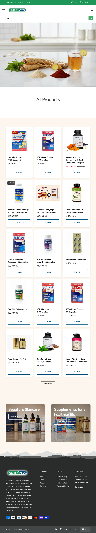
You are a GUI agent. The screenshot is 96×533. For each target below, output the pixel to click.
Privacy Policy (62, 476)
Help (75, 2)
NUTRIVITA (14, 529)
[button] (3, 10)
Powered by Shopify (23, 529)
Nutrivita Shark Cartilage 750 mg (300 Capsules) (18, 211)
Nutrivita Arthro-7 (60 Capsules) (15, 158)
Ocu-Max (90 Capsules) (18, 309)
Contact (43, 486)
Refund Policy (62, 480)
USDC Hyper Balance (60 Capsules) (74, 310)
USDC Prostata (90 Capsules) (43, 310)
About (42, 483)
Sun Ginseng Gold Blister (76, 259)
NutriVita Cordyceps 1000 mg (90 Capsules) (46, 211)
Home (42, 476)
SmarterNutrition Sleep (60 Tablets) (44, 360)
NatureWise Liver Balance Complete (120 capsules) (76, 360)
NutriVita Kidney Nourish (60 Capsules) (46, 260)
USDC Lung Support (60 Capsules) (45, 158)
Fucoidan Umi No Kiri (17, 359)
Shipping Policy (62, 483)
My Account (86, 2)
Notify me (20, 222)
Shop (42, 480)
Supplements (63, 422)
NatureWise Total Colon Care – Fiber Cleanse (75, 211)
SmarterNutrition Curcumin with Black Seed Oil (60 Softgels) (75, 160)
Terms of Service (63, 486)
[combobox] (48, 18)
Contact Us (79, 487)
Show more (48, 384)
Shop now (16, 417)
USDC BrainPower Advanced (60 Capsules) (18, 260)
